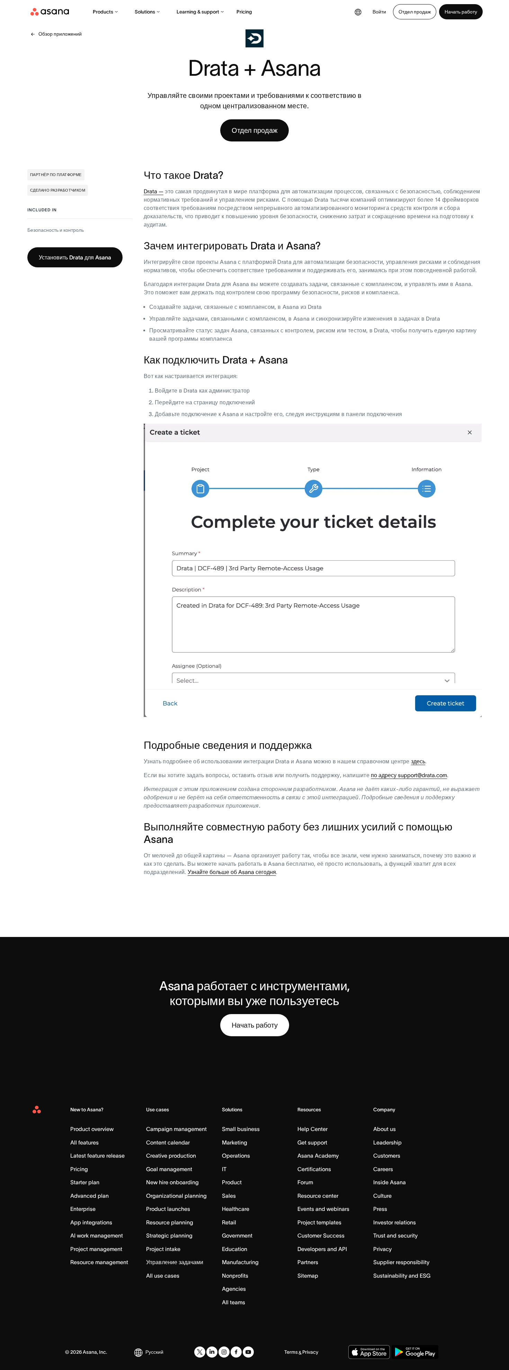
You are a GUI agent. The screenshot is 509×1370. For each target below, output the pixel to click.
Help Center (312, 1129)
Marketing (234, 1142)
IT (224, 1169)
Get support (312, 1142)
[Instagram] (224, 1352)
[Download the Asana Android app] (415, 1352)
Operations (236, 1155)
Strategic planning (169, 1235)
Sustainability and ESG (401, 1275)
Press (380, 1209)
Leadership (387, 1142)
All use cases (162, 1275)
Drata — (153, 191)
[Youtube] (248, 1352)
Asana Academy (318, 1155)
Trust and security (395, 1235)
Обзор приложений (60, 34)
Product (232, 1182)
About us (384, 1129)
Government (237, 1235)
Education (234, 1249)
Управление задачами (174, 1262)
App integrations (91, 1222)
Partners (307, 1262)
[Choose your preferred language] (358, 11)
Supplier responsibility (401, 1262)
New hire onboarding (172, 1182)
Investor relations (394, 1222)
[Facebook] (236, 1352)
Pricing (244, 12)
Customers (386, 1155)
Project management (96, 1249)
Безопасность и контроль (55, 230)
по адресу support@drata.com (409, 775)
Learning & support (198, 12)
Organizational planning (176, 1196)
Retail (229, 1222)
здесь (418, 761)
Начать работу (461, 12)
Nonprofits (235, 1275)
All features (84, 1142)
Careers (383, 1169)
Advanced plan (89, 1196)
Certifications (314, 1169)
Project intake (163, 1249)
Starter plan (84, 1182)
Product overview (92, 1129)
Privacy (382, 1249)
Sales (229, 1196)
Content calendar (168, 1142)
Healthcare (235, 1209)
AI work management (96, 1235)
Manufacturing (240, 1262)
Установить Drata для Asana (75, 257)
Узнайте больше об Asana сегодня (232, 872)
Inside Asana (389, 1182)
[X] (199, 1352)
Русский (154, 1352)
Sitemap (307, 1275)
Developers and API (322, 1249)
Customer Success (321, 1235)
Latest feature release (97, 1155)
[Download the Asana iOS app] (369, 1352)
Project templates (319, 1222)
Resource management (99, 1262)
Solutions (145, 12)
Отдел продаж (415, 12)
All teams (233, 1302)
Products (103, 12)
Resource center (317, 1196)
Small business (241, 1129)
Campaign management (176, 1129)
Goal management (169, 1169)
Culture (382, 1196)
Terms (291, 1352)
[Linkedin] (211, 1352)
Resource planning (169, 1222)
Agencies (234, 1289)
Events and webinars (323, 1209)
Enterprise (83, 1209)
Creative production (171, 1155)
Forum (305, 1182)
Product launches (168, 1209)
